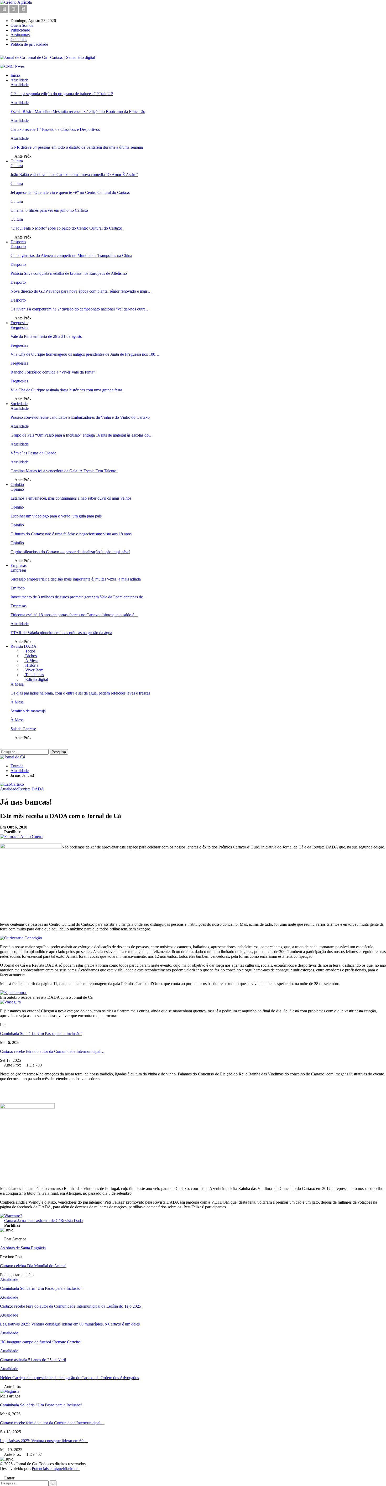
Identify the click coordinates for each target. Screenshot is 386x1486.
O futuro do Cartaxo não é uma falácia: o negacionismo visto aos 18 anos (71, 534)
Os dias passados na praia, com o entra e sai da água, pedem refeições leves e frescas (80, 693)
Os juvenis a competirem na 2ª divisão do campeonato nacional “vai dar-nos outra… (80, 309)
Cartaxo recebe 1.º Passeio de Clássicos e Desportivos (55, 129)
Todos (29, 651)
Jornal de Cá (50, 1220)
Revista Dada (71, 1220)
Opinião (17, 484)
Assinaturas (20, 35)
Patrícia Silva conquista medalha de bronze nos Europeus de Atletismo (69, 273)
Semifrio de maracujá (28, 711)
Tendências (34, 674)
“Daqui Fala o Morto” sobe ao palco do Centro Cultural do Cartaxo (66, 228)
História (31, 665)
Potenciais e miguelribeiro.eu (56, 1468)
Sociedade (19, 403)
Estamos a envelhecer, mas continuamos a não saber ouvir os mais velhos (71, 498)
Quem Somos (22, 25)
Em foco (18, 588)
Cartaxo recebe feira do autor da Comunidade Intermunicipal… (52, 1051)
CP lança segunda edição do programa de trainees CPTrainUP (62, 93)
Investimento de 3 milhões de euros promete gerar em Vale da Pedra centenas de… (79, 597)
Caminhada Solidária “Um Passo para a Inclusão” (41, 1033)
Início (15, 75)
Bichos (30, 656)
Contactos (19, 39)
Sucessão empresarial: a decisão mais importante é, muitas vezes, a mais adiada (76, 579)
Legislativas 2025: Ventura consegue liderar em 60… (44, 1440)
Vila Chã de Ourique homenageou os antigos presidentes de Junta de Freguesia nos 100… (85, 354)
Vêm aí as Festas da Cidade (33, 453)
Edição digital (36, 679)
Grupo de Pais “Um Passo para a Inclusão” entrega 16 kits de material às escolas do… (82, 435)
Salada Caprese (23, 729)
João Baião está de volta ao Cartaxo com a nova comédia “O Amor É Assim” (74, 174)
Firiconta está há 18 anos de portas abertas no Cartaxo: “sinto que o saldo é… (74, 615)
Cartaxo (10, 1220)
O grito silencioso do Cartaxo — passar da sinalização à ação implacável (70, 552)
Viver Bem (33, 670)
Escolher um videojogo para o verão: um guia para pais (56, 516)
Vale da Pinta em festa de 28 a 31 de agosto (46, 336)
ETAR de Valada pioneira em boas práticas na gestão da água (61, 632)
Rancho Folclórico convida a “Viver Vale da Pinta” (53, 372)
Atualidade (20, 80)
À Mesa (31, 660)
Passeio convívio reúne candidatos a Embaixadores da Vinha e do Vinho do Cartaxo (80, 417)
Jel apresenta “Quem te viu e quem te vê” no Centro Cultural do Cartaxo (70, 192)
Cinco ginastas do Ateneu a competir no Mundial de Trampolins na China (71, 255)
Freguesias (19, 322)
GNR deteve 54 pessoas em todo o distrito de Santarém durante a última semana (77, 147)
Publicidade (20, 30)
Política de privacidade (29, 44)
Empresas (19, 565)
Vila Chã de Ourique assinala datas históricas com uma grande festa (66, 390)
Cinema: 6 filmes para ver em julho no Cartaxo (49, 210)
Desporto (18, 242)
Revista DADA (23, 646)
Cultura (17, 161)
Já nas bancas (28, 1220)
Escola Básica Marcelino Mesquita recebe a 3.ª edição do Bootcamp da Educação (78, 111)
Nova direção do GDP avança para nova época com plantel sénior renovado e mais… (81, 291)
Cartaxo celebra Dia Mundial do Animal (33, 1266)
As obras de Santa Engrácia (23, 1248)
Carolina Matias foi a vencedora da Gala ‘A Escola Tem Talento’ (64, 471)
